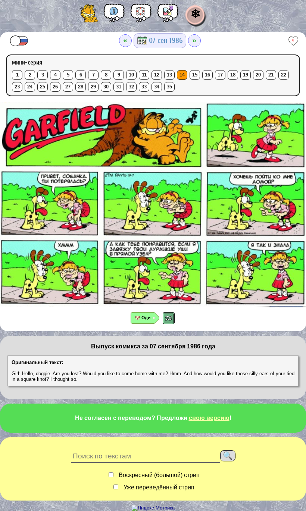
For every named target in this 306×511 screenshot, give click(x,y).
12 (156, 75)
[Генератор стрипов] (168, 16)
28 (80, 87)
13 (169, 75)
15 (194, 75)
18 (232, 75)
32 (131, 87)
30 (106, 87)
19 (245, 75)
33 (144, 87)
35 (169, 87)
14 (182, 75)
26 (55, 87)
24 (29, 87)
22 (283, 75)
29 (93, 87)
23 (17, 87)
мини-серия (27, 62)
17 (220, 75)
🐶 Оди (142, 317)
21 (271, 75)
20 (258, 75)
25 (42, 87)
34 (156, 87)
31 (118, 87)
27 (68, 87)
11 (144, 75)
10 (131, 75)
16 (207, 75)
